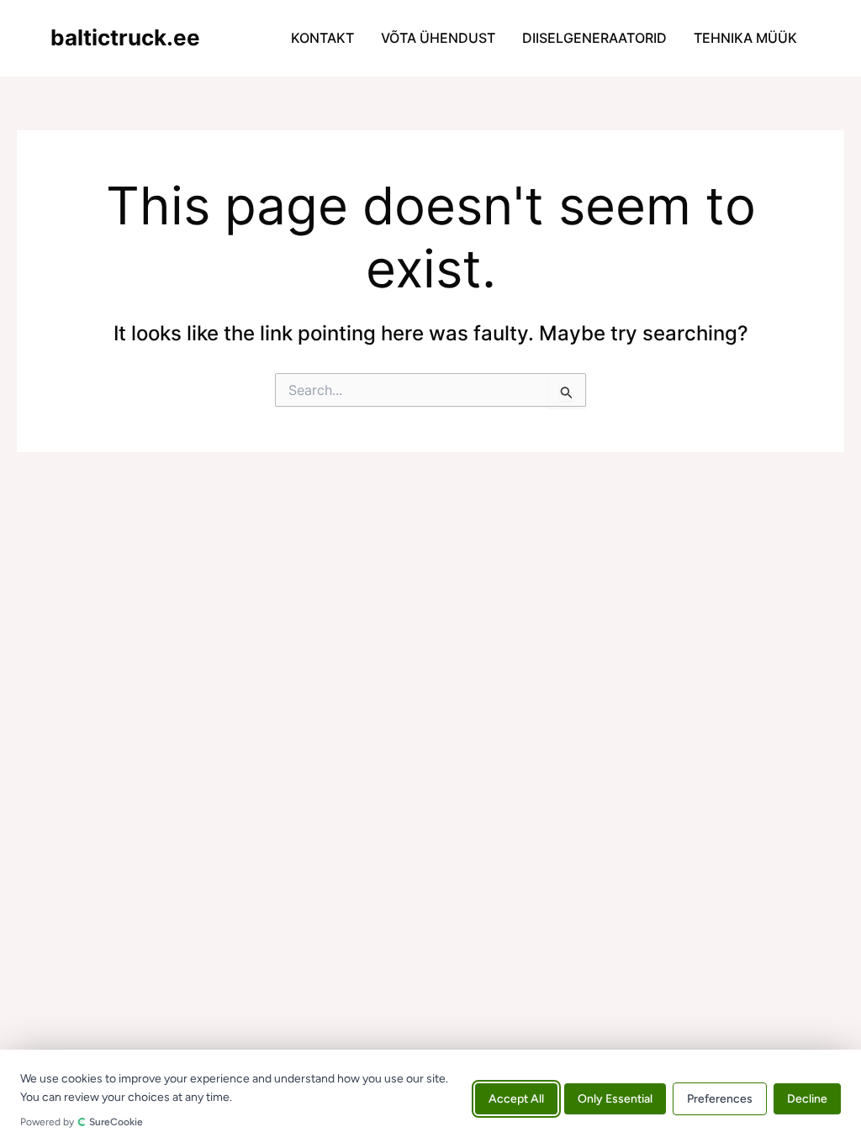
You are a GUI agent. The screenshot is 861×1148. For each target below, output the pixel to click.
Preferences (720, 1099)
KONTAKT (322, 37)
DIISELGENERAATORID (594, 37)
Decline (807, 1099)
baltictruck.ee (125, 37)
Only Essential (615, 1099)
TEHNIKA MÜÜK (745, 37)
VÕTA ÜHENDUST (438, 37)
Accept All (516, 1099)
